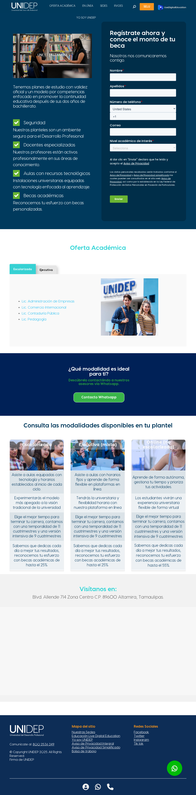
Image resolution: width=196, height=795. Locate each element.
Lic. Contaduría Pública (40, 313)
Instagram (141, 739)
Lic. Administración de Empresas (48, 301)
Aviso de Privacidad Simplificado (96, 747)
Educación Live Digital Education (96, 736)
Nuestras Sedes (83, 732)
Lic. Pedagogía (34, 319)
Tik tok (138, 743)
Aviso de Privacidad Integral (93, 743)
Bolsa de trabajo (84, 751)
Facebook (141, 732)
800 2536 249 (43, 744)
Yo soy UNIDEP (82, 739)
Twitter (139, 736)
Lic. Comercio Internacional (44, 307)
